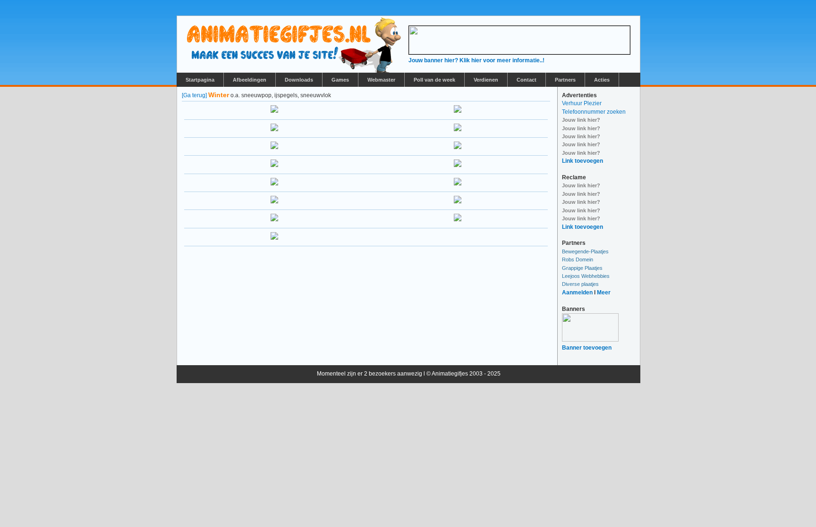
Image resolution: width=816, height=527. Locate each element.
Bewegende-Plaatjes (585, 251)
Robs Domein (577, 259)
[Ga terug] (194, 95)
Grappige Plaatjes (582, 268)
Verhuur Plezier (582, 103)
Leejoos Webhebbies (586, 276)
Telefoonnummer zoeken (594, 112)
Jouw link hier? (581, 120)
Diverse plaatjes (580, 284)
